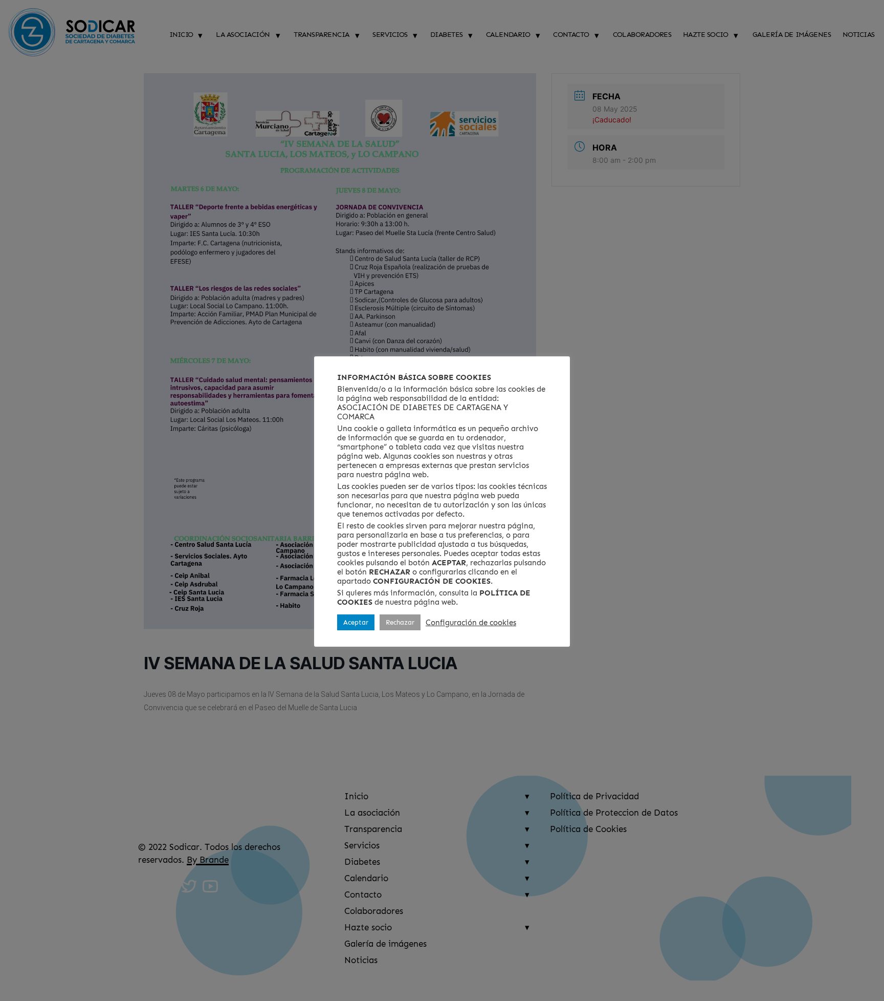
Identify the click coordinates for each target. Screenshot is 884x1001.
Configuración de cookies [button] (471, 622)
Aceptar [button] (355, 622)
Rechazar (400, 622)
